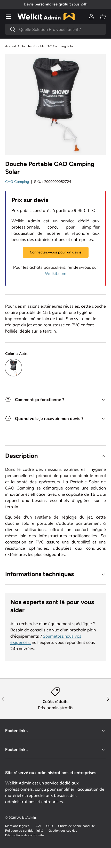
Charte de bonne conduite (76, 826)
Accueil (10, 46)
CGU (49, 826)
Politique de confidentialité (24, 830)
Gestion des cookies (63, 830)
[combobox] (55, 29)
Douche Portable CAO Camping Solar (47, 46)
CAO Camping (17, 181)
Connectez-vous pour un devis (56, 252)
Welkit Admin (26, 817)
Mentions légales (17, 826)
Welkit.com (55, 273)
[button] (102, 16)
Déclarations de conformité (24, 835)
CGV (38, 826)
